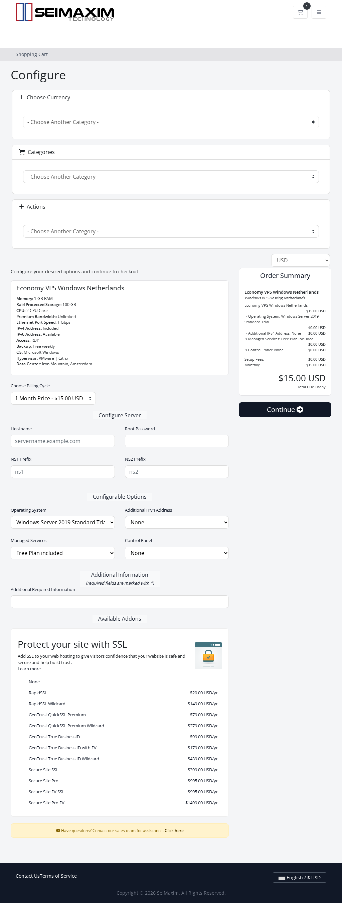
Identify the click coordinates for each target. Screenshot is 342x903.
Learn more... (31, 669)
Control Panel (138, 540)
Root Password (140, 429)
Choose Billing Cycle (30, 386)
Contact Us (28, 876)
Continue (282, 409)
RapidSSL (122, 693)
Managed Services (28, 540)
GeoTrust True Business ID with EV (122, 748)
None (122, 682)
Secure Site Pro (122, 781)
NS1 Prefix (21, 459)
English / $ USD (303, 877)
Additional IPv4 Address (148, 510)
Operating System (28, 510)
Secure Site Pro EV (122, 803)
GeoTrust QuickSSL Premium (122, 715)
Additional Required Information (43, 589)
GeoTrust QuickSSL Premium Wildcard (122, 726)
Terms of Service (58, 876)
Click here (174, 830)
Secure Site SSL (122, 770)
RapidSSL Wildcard (122, 704)
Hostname (21, 429)
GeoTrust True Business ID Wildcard (122, 759)
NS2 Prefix (135, 459)
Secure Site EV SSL (122, 792)
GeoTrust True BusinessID (122, 737)
